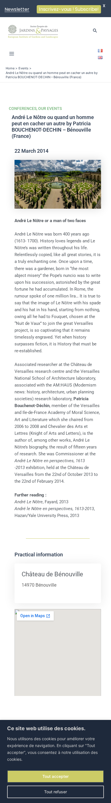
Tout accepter (55, 776)
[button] (95, 30)
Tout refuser (55, 791)
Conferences (22, 108)
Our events (50, 108)
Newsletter (17, 9)
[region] (55, 761)
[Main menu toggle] (12, 54)
